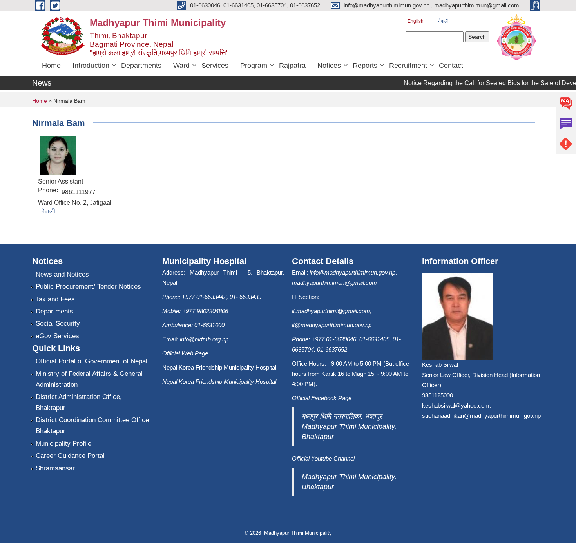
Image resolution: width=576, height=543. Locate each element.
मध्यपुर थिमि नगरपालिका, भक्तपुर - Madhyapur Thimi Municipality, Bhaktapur (349, 426)
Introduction (90, 65)
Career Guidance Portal (70, 455)
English (416, 21)
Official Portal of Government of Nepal (91, 361)
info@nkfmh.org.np (204, 339)
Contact (451, 65)
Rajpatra (292, 65)
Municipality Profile (63, 443)
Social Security (58, 323)
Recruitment (408, 65)
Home (51, 65)
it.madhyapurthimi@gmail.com (331, 311)
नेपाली (443, 21)
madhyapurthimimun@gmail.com (334, 282)
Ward (181, 65)
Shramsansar (55, 468)
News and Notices (62, 274)
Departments (141, 65)
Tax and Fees (55, 299)
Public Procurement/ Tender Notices (88, 286)
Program (253, 65)
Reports (365, 65)
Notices (329, 65)
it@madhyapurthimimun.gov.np (331, 325)
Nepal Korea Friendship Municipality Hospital (219, 381)
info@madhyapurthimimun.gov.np (352, 272)
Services (214, 65)
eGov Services (57, 336)
